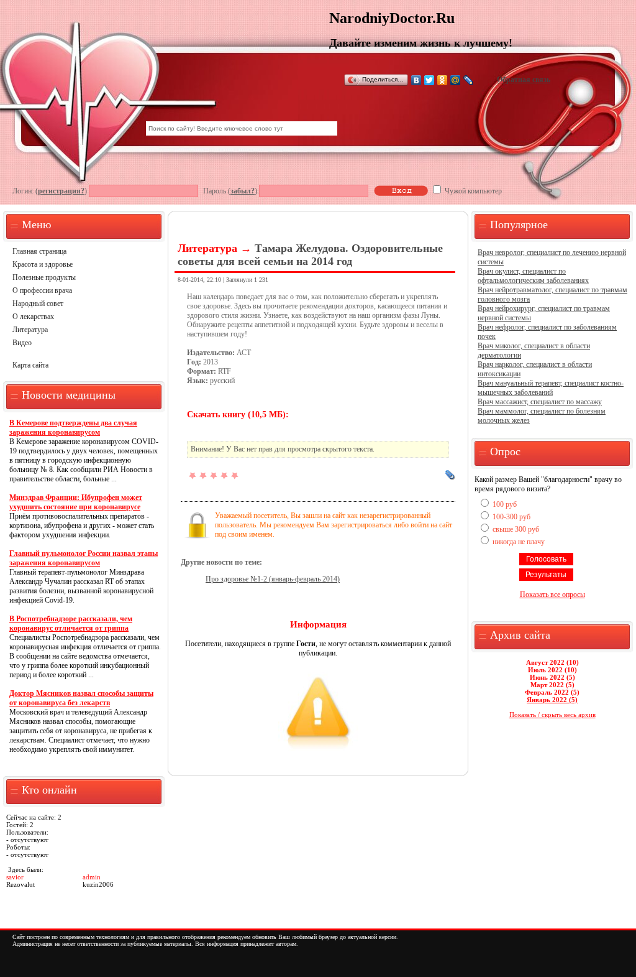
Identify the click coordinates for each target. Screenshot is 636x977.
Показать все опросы (552, 594)
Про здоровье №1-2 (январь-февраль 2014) (273, 579)
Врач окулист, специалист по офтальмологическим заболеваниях (533, 276)
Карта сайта (30, 365)
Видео (22, 342)
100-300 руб (511, 516)
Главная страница (39, 251)
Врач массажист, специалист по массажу (540, 401)
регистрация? (61, 191)
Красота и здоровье (42, 264)
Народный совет (37, 303)
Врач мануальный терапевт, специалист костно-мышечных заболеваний (551, 388)
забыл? (242, 191)
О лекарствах (33, 316)
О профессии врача (42, 290)
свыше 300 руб (516, 529)
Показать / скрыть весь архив (552, 714)
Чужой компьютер (472, 191)
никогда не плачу (519, 541)
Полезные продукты (44, 277)
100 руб (505, 504)
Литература (30, 329)
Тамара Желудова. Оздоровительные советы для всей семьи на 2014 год (310, 254)
